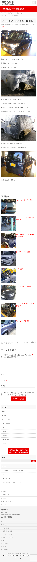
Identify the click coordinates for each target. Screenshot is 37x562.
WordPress (13, 556)
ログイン (5, 504)
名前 (3, 374)
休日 (4, 427)
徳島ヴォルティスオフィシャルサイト (13, 482)
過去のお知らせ (7, 495)
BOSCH (5, 474)
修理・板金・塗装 (7, 531)
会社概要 (5, 543)
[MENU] (34, 2)
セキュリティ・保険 (8, 537)
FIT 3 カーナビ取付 (30, 342)
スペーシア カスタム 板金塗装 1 (25, 305)
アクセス (5, 546)
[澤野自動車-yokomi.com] (7, 3)
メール (4, 380)
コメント (4, 359)
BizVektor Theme (21, 556)
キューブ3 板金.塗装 (23, 321)
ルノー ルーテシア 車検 (24, 200)
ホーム (4, 491)
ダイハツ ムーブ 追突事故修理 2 (25, 218)
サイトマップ (6, 498)
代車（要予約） (7, 423)
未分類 (5, 435)
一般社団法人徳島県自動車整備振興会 (13, 470)
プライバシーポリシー (9, 501)
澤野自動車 (16, 553)
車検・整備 (6, 528)
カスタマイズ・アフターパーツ (11, 534)
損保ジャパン (6, 478)
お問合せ (5, 549)
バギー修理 (19, 269)
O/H (4, 411)
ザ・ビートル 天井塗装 (23, 286)
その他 (5, 415)
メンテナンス (6, 419)
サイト (3, 386)
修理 (4, 431)
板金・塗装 (6, 439)
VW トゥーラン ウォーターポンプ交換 (25, 235)
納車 (3, 26)
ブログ (4, 540)
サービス (5, 525)
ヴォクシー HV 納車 (23, 252)
